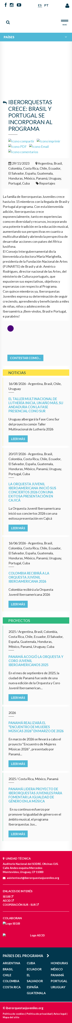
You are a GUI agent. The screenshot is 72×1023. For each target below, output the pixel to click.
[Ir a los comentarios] (23, 151)
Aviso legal (60, 1013)
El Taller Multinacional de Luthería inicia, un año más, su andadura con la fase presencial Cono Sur (35, 405)
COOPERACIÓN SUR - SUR (19, 904)
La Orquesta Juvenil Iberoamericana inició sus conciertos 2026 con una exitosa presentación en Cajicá (32, 492)
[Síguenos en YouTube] (19, 5)
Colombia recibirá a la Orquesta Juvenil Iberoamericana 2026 (28, 577)
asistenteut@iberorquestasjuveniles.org (33, 877)
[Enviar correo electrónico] (39, 146)
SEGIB (6, 896)
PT (46, 5)
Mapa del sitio (11, 1017)
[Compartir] (21, 141)
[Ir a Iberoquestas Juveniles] (36, 19)
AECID (7, 900)
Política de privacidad (39, 1013)
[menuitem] (36, 37)
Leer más (18, 439)
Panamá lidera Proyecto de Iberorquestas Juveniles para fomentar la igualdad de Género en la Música (35, 795)
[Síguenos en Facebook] (6, 5)
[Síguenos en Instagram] (11, 5)
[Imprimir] (48, 141)
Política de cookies (14, 1013)
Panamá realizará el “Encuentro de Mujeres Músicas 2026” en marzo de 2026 (36, 727)
